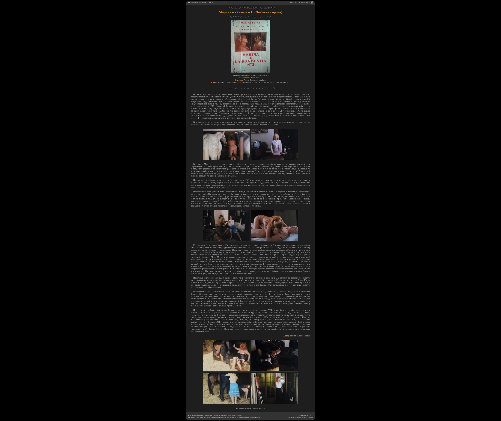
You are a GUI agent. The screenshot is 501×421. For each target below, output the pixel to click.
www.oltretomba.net (245, 417)
